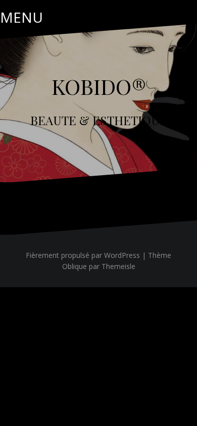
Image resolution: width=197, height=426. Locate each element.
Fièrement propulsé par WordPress (83, 255)
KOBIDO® (99, 86)
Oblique (74, 266)
